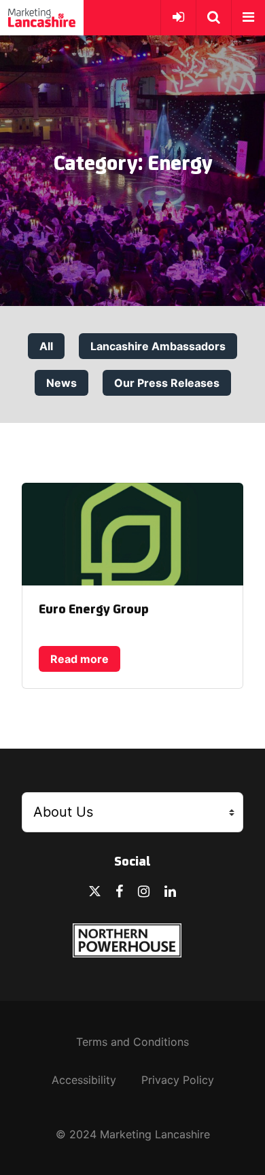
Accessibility (84, 1080)
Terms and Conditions (132, 1042)
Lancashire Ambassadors (158, 346)
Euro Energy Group (94, 610)
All (46, 346)
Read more (79, 659)
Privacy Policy (177, 1080)
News (61, 383)
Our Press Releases (166, 383)
